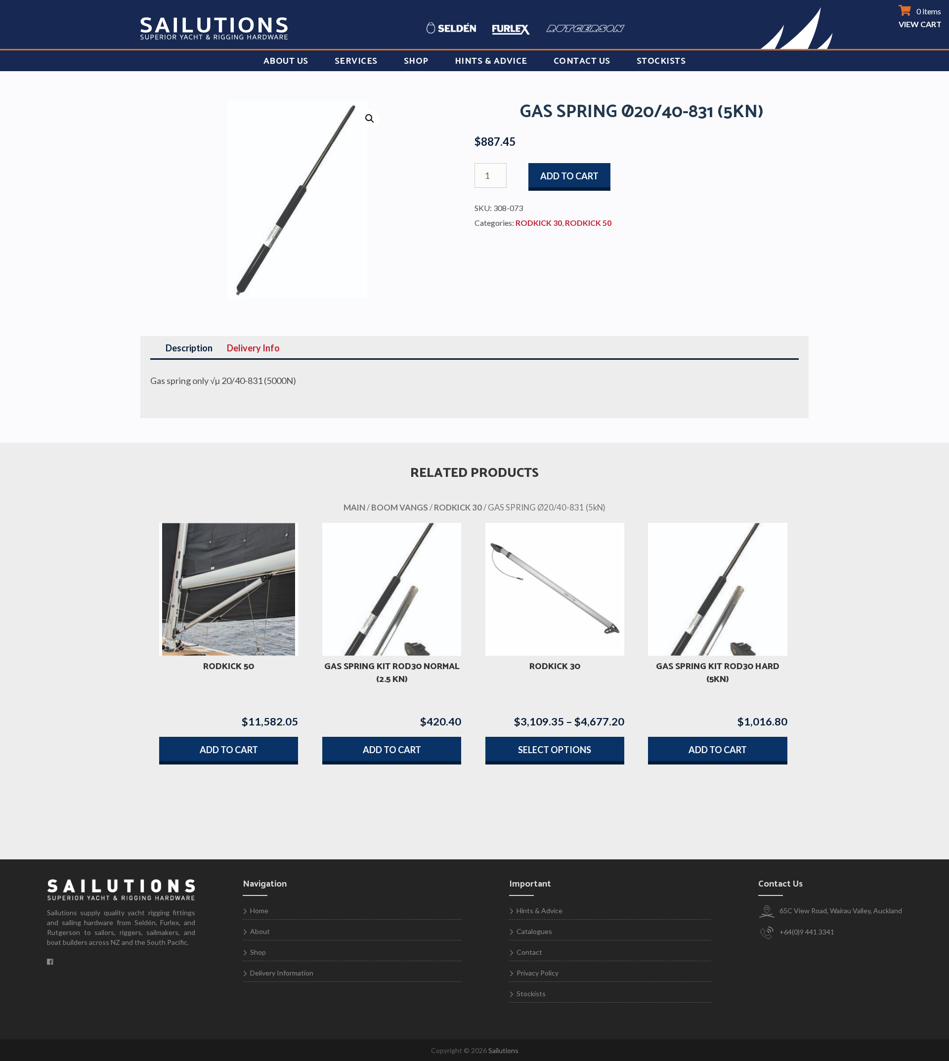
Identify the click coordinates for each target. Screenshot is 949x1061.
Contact (529, 952)
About (260, 931)
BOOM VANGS (399, 507)
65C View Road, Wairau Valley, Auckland (840, 910)
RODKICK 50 (588, 222)
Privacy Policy (538, 973)
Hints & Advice (491, 61)
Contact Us (582, 61)
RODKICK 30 (539, 222)
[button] (370, 118)
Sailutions (503, 1050)
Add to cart (569, 175)
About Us (285, 61)
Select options (554, 749)
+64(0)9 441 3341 (806, 932)
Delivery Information (281, 973)
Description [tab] (189, 347)
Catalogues (534, 931)
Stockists (661, 61)
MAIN (354, 507)
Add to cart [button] (229, 749)
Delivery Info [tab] (253, 347)
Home (259, 910)
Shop (416, 61)
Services (356, 61)
